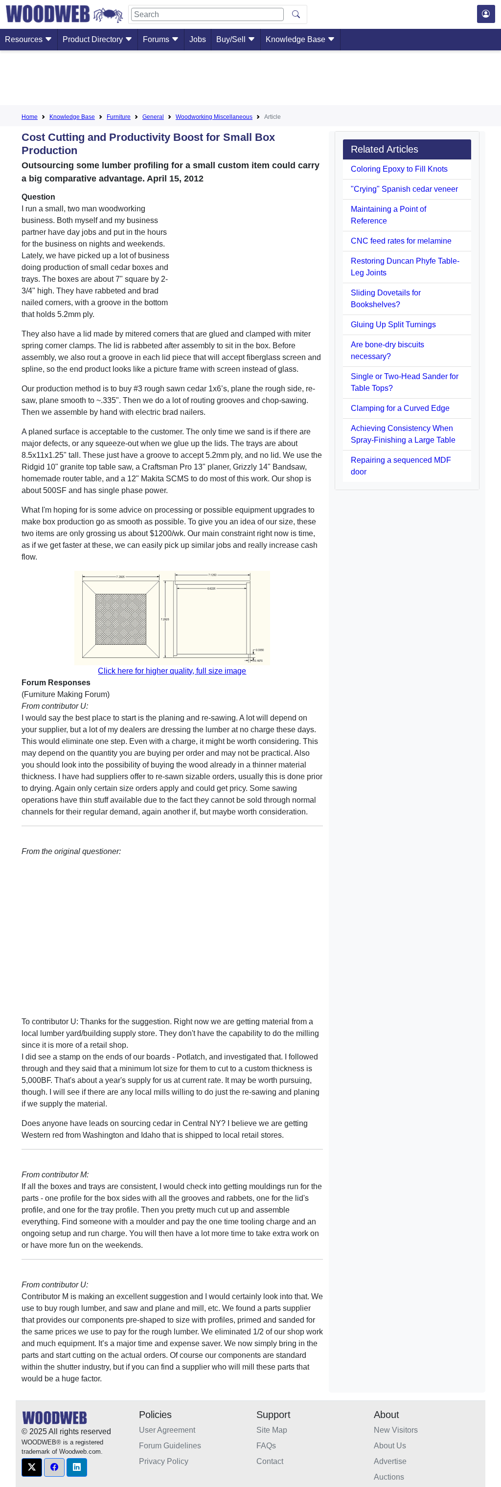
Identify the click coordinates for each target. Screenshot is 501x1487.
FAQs (266, 1446)
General (153, 116)
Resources (25, 39)
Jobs (197, 39)
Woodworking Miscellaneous (214, 116)
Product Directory (94, 39)
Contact (269, 1461)
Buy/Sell (232, 39)
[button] (32, 1467)
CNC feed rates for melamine (401, 241)
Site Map (271, 1430)
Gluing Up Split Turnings (393, 324)
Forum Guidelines (170, 1446)
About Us (390, 1446)
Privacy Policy (163, 1461)
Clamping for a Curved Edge (400, 408)
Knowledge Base (296, 39)
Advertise (390, 1461)
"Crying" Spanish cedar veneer (404, 189)
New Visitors (396, 1430)
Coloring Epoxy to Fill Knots (399, 169)
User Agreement (167, 1430)
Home (30, 116)
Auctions (389, 1477)
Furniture (119, 116)
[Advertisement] (250, 80)
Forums (157, 39)
